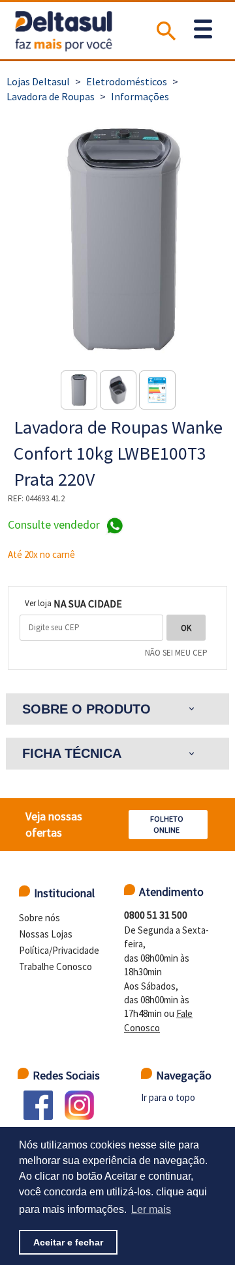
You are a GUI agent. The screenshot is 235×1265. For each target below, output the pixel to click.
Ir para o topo (168, 1097)
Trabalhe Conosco (55, 966)
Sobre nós (39, 917)
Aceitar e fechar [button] (68, 1242)
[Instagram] (79, 1105)
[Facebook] (38, 1105)
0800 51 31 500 (155, 914)
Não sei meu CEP (176, 652)
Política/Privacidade (59, 950)
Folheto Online (166, 824)
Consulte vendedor (55, 525)
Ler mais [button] (151, 1209)
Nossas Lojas (45, 934)
